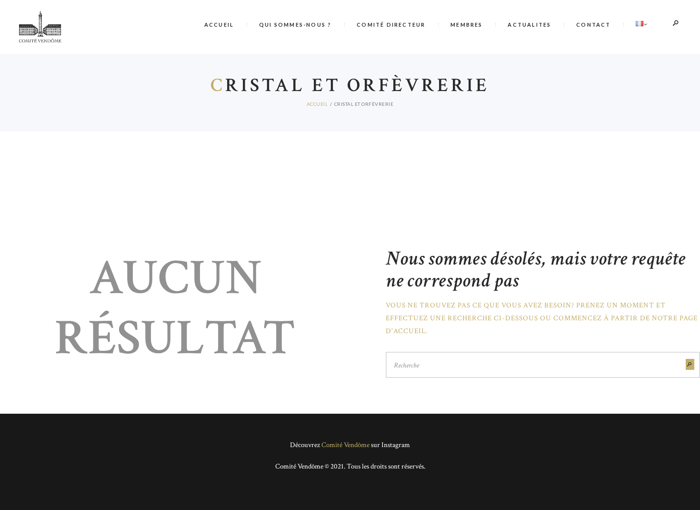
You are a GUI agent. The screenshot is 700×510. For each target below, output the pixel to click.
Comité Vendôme (345, 444)
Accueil (317, 104)
